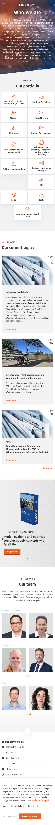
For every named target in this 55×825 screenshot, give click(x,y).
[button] (27, 559)
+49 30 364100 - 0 (13, 775)
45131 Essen (10, 763)
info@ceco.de (11, 769)
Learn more (11, 329)
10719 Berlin (11, 752)
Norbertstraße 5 (12, 758)
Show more (48, 468)
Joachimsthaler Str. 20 (15, 747)
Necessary (6, 806)
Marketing (19, 806)
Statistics (31, 806)
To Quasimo (12, 551)
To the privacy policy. (41, 800)
